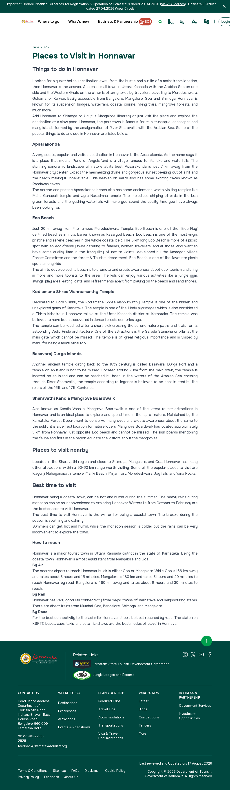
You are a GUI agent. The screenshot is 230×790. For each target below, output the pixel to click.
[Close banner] (224, 6)
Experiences (67, 711)
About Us (71, 777)
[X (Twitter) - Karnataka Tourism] (193, 654)
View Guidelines (173, 4)
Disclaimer (92, 771)
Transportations (110, 725)
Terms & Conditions (33, 771)
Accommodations (111, 717)
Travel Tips (106, 709)
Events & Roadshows (74, 727)
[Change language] (206, 21)
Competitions (149, 717)
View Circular (126, 9)
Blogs (143, 709)
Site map (59, 771)
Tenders (145, 725)
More (142, 733)
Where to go (48, 21)
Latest (144, 701)
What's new (78, 21)
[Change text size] (194, 21)
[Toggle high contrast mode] (181, 21)
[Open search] (160, 22)
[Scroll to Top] (206, 641)
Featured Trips (109, 701)
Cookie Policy (115, 771)
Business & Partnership (118, 21)
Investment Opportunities (189, 716)
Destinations (67, 703)
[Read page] (171, 21)
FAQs (75, 771)
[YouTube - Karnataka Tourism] (201, 654)
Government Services (195, 706)
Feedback (51, 777)
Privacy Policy (28, 777)
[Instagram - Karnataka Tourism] (185, 654)
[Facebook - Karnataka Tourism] (209, 654)
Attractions (66, 719)
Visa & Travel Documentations (110, 735)
